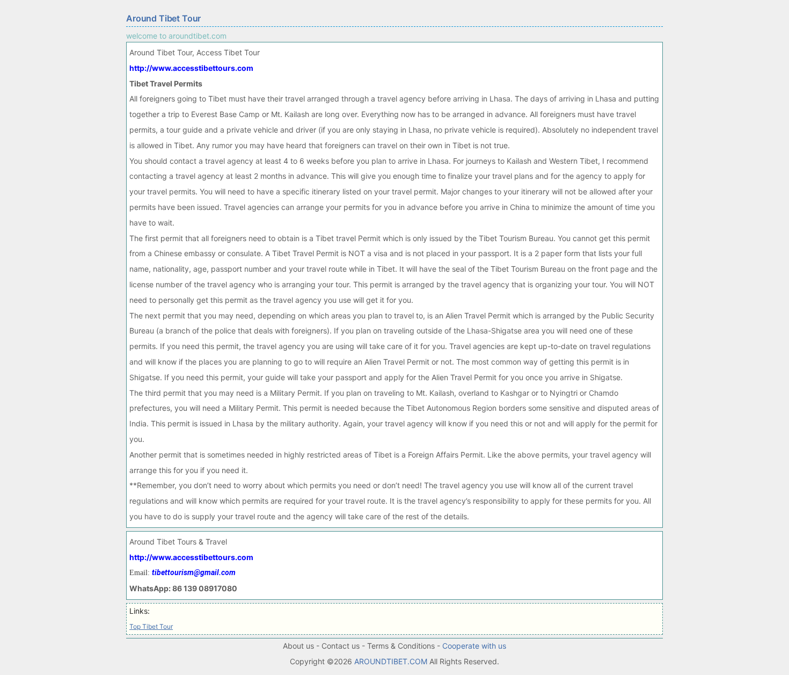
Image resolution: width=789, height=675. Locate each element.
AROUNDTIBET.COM (390, 661)
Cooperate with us (474, 645)
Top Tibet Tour (151, 626)
